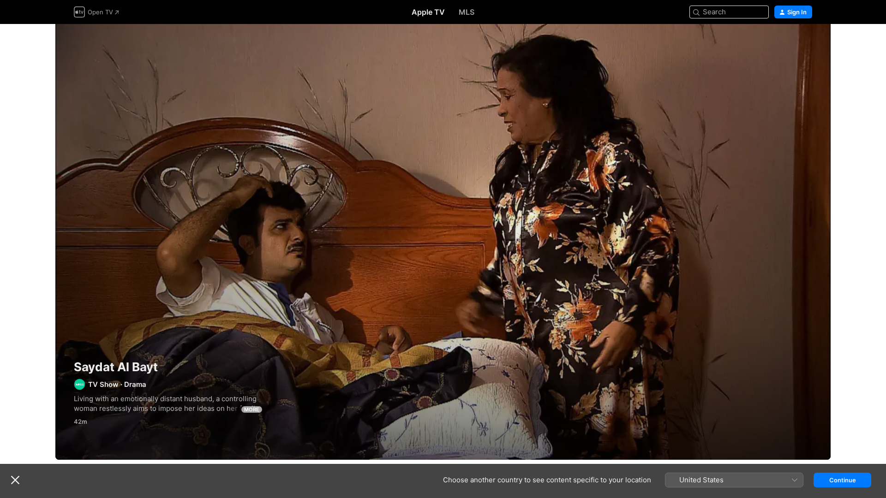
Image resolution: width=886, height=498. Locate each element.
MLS (466, 12)
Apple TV (428, 12)
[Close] (15, 480)
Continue (842, 480)
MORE (251, 409)
